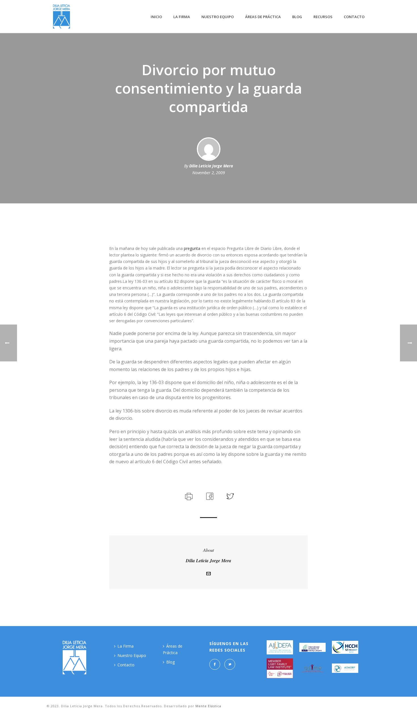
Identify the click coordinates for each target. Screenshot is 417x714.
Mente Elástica (208, 706)
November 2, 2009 (208, 172)
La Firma (181, 16)
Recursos (322, 16)
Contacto (354, 16)
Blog (297, 16)
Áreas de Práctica (263, 16)
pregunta (192, 248)
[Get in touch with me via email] (208, 574)
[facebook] (214, 664)
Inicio (156, 16)
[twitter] (229, 664)
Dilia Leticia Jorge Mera (211, 166)
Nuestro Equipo (217, 16)
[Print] (188, 495)
